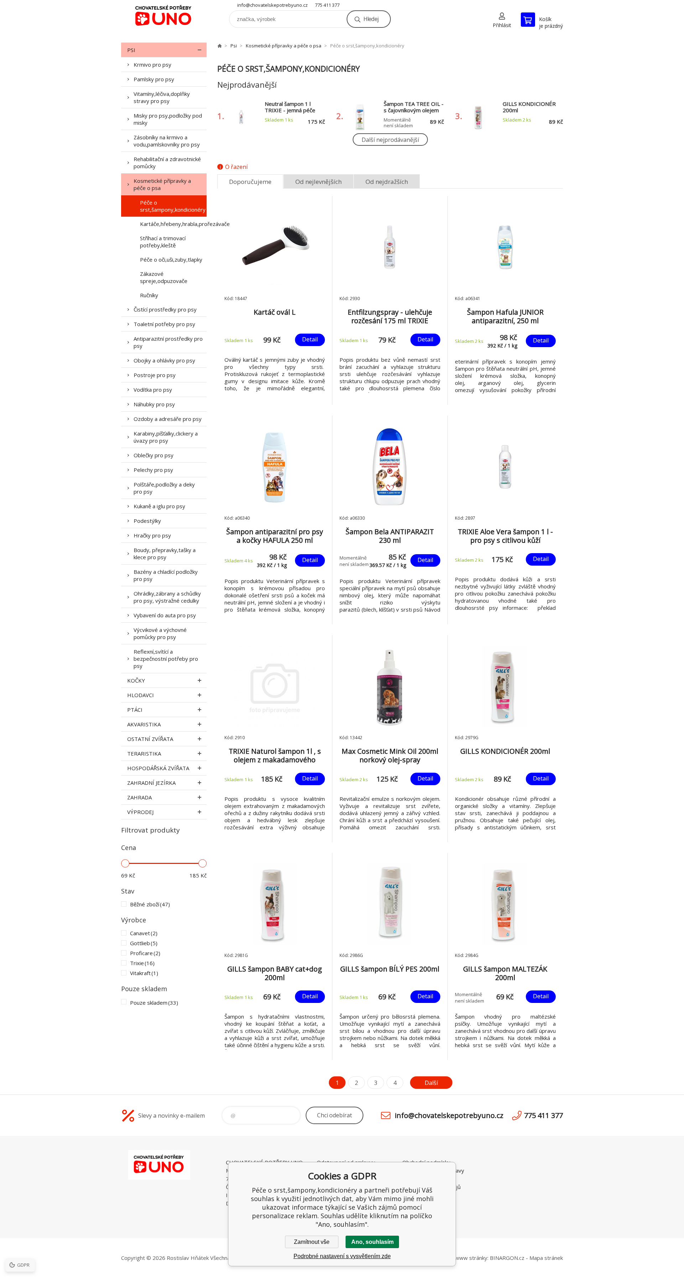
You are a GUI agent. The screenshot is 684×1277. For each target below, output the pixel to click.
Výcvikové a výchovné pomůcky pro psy (160, 633)
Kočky (136, 680)
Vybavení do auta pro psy (165, 615)
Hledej (370, 19)
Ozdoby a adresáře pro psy (168, 418)
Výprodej (140, 811)
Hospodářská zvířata (158, 768)
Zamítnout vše (312, 1242)
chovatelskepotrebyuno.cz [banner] (164, 16)
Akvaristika (144, 724)
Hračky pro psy (152, 535)
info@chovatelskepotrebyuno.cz (272, 5)
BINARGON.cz (507, 1257)
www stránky (471, 1257)
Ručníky (149, 295)
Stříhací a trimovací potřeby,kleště (163, 242)
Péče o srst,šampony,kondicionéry (173, 206)
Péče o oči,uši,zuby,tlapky (171, 259)
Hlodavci (140, 695)
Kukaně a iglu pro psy (159, 506)
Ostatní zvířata (150, 738)
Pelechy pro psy (153, 469)
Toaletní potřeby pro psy (164, 324)
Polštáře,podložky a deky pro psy (164, 488)
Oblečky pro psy (153, 455)
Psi (131, 49)
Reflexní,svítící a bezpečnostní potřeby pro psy (166, 658)
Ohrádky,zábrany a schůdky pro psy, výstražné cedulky (167, 597)
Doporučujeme (250, 181)
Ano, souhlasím (372, 1242)
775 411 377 (327, 5)
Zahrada (139, 797)
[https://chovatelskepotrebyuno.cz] (219, 45)
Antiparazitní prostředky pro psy (168, 342)
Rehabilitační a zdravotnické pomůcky (167, 162)
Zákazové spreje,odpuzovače (163, 277)
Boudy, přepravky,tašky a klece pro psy (165, 553)
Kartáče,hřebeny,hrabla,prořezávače (173, 223)
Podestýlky (147, 520)
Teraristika (144, 753)
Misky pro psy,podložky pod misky (168, 119)
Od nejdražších (387, 181)
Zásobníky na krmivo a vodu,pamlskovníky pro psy (167, 141)
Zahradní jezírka (151, 782)
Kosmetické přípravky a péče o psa (162, 184)
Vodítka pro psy (153, 389)
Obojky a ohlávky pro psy (164, 360)
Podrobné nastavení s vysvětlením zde (342, 1256)
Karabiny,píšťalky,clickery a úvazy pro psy (166, 437)
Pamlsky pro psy (154, 79)
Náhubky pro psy (154, 404)
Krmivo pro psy (152, 64)
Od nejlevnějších (318, 181)
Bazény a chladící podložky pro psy (166, 575)
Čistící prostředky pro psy (165, 309)
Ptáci (134, 709)
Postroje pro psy (155, 375)
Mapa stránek (546, 1257)
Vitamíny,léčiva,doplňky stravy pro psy (162, 97)
